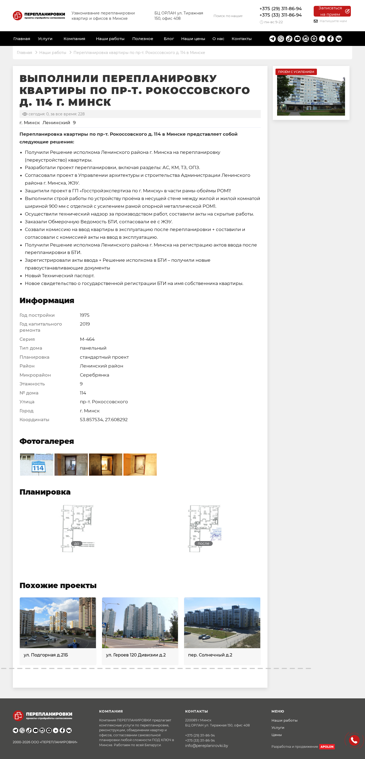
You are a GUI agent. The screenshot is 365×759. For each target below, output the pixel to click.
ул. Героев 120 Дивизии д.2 (136, 655)
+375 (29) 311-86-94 (280, 8)
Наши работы (110, 38)
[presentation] (20, 630)
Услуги (277, 727)
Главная (21, 38)
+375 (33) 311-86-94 (280, 15)
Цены (276, 735)
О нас (218, 38)
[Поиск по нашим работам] (243, 16)
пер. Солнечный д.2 (210, 655)
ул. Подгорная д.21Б (46, 655)
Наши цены (193, 38)
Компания (74, 38)
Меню (277, 711)
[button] (3, 668)
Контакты (242, 38)
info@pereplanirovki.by (206, 745)
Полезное (142, 38)
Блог (169, 38)
